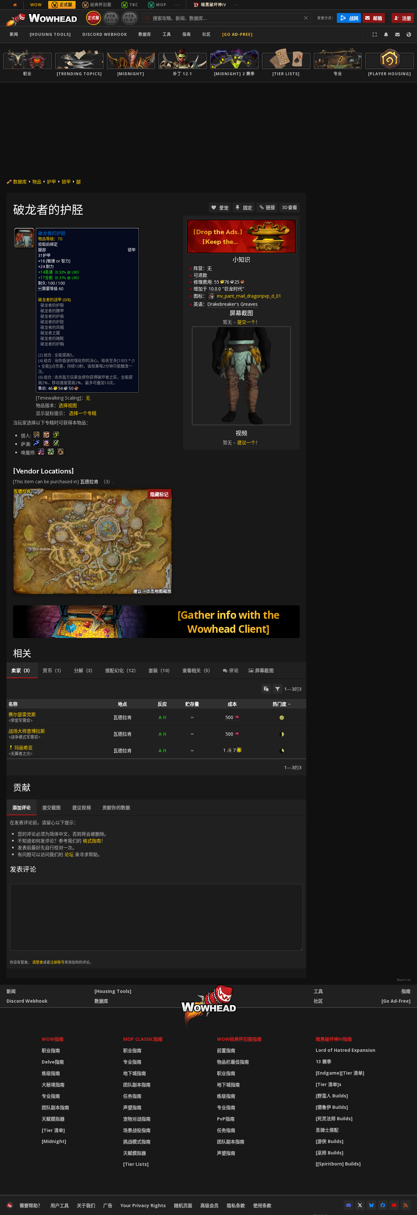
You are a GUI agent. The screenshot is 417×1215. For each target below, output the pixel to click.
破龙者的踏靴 (52, 338)
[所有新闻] (15, 5)
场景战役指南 (137, 1130)
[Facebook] (383, 1205)
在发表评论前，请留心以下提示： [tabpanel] (59, 892)
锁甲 (66, 181)
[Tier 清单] (53, 1130)
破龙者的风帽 (52, 327)
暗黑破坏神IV (213, 4)
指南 (186, 34)
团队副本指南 (55, 1107)
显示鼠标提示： (52, 413)
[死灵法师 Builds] (334, 1118)
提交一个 (246, 322)
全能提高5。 (65, 355)
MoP (161, 4)
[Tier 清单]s (328, 1084)
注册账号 (57, 962)
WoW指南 (53, 1039)
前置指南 (226, 1050)
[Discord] (348, 1205)
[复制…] (266, 689)
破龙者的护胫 (52, 322)
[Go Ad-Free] (237, 34)
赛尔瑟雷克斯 (22, 714)
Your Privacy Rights (143, 1205)
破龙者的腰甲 (52, 311)
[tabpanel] (156, 727)
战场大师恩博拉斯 (26, 731)
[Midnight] (54, 1141)
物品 (36, 181)
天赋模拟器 (53, 1119)
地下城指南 (134, 1073)
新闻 (14, 34)
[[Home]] (43, 18)
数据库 (144, 34)
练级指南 (51, 1073)
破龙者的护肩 (52, 316)
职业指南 (51, 1050)
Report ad (403, 980)
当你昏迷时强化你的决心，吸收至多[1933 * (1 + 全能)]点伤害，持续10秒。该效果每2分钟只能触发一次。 (86, 366)
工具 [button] (167, 34)
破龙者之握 (50, 333)
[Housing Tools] (112, 991)
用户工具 (59, 1205)
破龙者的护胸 (52, 344)
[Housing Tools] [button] (50, 34)
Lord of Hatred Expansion (345, 1050)
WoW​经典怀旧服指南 (239, 1039)
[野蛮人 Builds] (332, 1096)
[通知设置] (386, 34)
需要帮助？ (31, 1205)
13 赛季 (323, 1061)
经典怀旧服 (100, 4)
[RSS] (405, 1205)
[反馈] (397, 34)
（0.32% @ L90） (67, 272)
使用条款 (262, 1205)
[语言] (409, 34)
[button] (82, 533)
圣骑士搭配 (327, 1130)
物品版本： (47, 405)
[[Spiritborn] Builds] (338, 1164)
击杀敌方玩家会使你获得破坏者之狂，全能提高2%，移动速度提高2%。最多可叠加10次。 (85, 380)
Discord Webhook (104, 34)
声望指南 (132, 1107)
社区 (206, 34)
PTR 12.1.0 (111, 17)
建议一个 (246, 442)
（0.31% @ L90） (67, 277)
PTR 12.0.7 (129, 17)
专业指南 (51, 1096)
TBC (133, 4)
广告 (107, 1205)
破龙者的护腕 (52, 305)
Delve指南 (53, 1062)
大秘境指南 (53, 1084)
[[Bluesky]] (371, 1205)
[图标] (24, 238)
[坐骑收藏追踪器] (156, 621)
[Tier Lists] (136, 1164)
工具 (318, 991)
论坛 (69, 854)
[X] (360, 1205)
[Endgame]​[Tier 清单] (340, 1073)
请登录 (37, 962)
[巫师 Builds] (329, 1153)
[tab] (22, 670)
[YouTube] (394, 1205)
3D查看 (289, 207)
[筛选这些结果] (277, 689)
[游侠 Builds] (329, 1141)
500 (229, 717)
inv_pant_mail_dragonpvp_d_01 (248, 296)
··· (177, 4)
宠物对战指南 (137, 1119)
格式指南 (92, 841)
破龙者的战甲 (50, 300)
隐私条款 (236, 1205)
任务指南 (132, 1096)
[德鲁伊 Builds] (332, 1107)
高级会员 (209, 1205)
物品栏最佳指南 (233, 1062)
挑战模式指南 (137, 1141)
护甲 (51, 181)
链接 (270, 207)
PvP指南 (226, 1119)
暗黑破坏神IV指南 (334, 1039)
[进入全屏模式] (375, 34)
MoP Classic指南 (143, 1039)
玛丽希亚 (23, 747)
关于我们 (86, 1205)
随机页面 (183, 1205)
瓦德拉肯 (89, 481)
